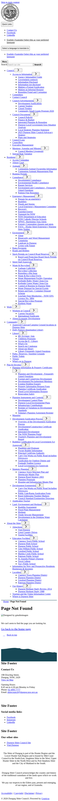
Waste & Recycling (21, 265)
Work (9, 307)
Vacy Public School (26, 564)
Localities (16, 572)
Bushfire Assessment (27, 507)
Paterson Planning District (29, 582)
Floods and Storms (26, 204)
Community (12, 322)
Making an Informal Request (31, 89)
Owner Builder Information (30, 450)
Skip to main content (10, 2)
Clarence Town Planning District (32, 575)
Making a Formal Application (31, 87)
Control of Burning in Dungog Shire (34, 286)
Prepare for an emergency (29, 199)
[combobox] (15, 48)
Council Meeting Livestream (30, 151)
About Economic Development (26, 318)
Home (6, 601)
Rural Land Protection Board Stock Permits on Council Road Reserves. (37, 258)
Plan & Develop (14, 365)
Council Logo (18, 140)
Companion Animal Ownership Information (37, 169)
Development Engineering (24, 485)
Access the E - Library (28, 341)
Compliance (17, 177)
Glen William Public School (30, 549)
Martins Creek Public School (31, 554)
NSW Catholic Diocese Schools (32, 219)
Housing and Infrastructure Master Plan (35, 482)
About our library (26, 349)
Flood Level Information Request (33, 391)
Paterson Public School (28, 556)
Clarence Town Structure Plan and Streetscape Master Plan (33, 473)
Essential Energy (25, 211)
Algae (20, 235)
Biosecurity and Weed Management (34, 238)
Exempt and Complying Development (35, 379)
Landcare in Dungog (27, 243)
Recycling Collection (27, 271)
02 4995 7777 (14, 690)
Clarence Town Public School (31, 541)
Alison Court (18, 162)
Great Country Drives (27, 532)
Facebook (11, 717)
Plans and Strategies (27, 137)
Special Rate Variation (22, 154)
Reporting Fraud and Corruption (32, 92)
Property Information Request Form (34, 386)
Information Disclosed (28, 82)
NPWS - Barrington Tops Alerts (32, 222)
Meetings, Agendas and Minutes (26, 148)
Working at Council (21, 311)
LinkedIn (11, 722)
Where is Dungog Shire (22, 596)
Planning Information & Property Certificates (32, 367)
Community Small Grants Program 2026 (36, 111)
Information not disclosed (29, 84)
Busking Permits (19, 174)
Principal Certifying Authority (31, 453)
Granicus (45, 798)
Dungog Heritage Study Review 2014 (35, 589)
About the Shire (14, 523)
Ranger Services (25, 185)
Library (15, 333)
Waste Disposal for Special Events (33, 288)
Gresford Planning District (29, 580)
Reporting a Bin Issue (27, 273)
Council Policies (25, 117)
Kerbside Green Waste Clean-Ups (33, 283)
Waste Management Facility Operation (35, 278)
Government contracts (28, 79)
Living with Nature (26, 245)
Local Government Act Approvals (33, 466)
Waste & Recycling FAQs (29, 276)
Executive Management (22, 145)
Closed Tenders (25, 108)
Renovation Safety (26, 394)
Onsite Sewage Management (31, 515)
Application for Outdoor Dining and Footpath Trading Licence (34, 461)
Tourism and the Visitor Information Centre (31, 594)
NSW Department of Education (32, 216)
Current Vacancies (26, 313)
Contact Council (19, 97)
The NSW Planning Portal (29, 434)
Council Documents (21, 114)
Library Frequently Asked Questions (34, 351)
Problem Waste (24, 303)
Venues (15, 359)
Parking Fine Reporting (28, 193)
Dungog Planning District (29, 577)
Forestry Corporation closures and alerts (35, 224)
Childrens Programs (27, 338)
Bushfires (22, 201)
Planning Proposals (26, 479)
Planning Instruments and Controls (27, 397)
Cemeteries (23, 240)
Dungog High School (27, 543)
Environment (18, 233)
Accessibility (7, 793)
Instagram (11, 720)
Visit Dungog (24, 530)
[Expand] (18, 70)
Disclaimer (29, 793)
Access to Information (22, 74)
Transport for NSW (26, 214)
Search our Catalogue (27, 346)
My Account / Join (26, 336)
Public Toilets (18, 356)
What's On (22, 344)
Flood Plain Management (29, 510)
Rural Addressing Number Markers (33, 496)
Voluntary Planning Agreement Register (35, 413)
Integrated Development (28, 432)
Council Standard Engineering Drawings (36, 498)
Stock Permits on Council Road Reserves (30, 254)
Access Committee (20, 160)
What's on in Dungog (21, 361)
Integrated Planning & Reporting (32, 122)
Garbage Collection (26, 268)
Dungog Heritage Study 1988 (31, 591)
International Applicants (28, 316)
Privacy (39, 793)
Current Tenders (25, 106)
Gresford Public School (28, 551)
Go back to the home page (16, 629)
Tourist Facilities (25, 535)
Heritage (22, 512)
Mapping (16, 415)
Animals (16, 166)
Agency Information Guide (30, 77)
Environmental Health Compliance (33, 183)
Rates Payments (19, 248)
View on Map (7, 680)
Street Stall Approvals (22, 262)
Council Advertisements (23, 100)
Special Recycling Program (30, 301)
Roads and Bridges (20, 250)
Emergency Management (23, 196)
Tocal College (24, 561)
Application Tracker (21, 501)
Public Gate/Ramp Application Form (34, 493)
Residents (11, 157)
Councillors (17, 142)
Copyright (18, 793)
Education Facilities (21, 538)
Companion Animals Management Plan (35, 171)
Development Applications (30, 103)
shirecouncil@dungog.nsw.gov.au (22, 692)
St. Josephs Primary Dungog (30, 559)
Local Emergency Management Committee (37, 206)
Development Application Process (27, 419)
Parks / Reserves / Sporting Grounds (28, 354)
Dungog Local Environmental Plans (34, 403)
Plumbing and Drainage (28, 448)
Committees (17, 94)
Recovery (22, 209)
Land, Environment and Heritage (27, 504)
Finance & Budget (26, 120)
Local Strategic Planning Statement (33, 130)
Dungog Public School (28, 546)
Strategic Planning (20, 469)
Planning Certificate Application (32, 389)
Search (4, 64)
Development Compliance (29, 180)
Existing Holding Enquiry (29, 384)
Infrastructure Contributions (30, 405)
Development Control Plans (30, 400)
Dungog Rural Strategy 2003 (31, 477)
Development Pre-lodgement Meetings (35, 381)
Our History (17, 586)
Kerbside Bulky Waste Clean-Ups (33, 281)
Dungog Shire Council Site (19, 742)
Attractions (17, 527)
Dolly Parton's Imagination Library (27, 330)
